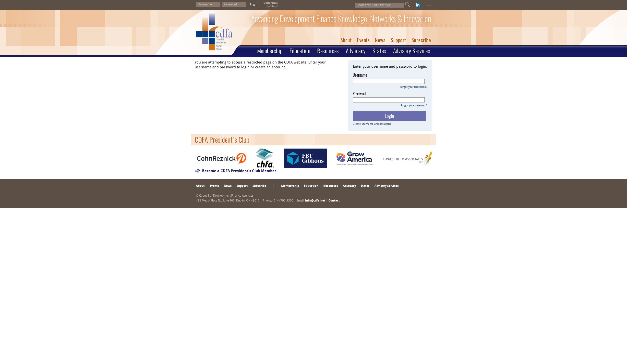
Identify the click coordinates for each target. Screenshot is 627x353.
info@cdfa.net (315, 200)
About (346, 40)
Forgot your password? (414, 105)
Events (363, 40)
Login (253, 4)
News (380, 40)
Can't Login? (272, 6)
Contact (334, 200)
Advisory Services (411, 51)
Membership (270, 51)
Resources (328, 51)
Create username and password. (372, 124)
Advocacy (356, 51)
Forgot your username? (413, 87)
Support (398, 40)
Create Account (271, 3)
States (379, 51)
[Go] (407, 4)
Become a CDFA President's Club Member (239, 171)
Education (300, 51)
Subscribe (421, 40)
